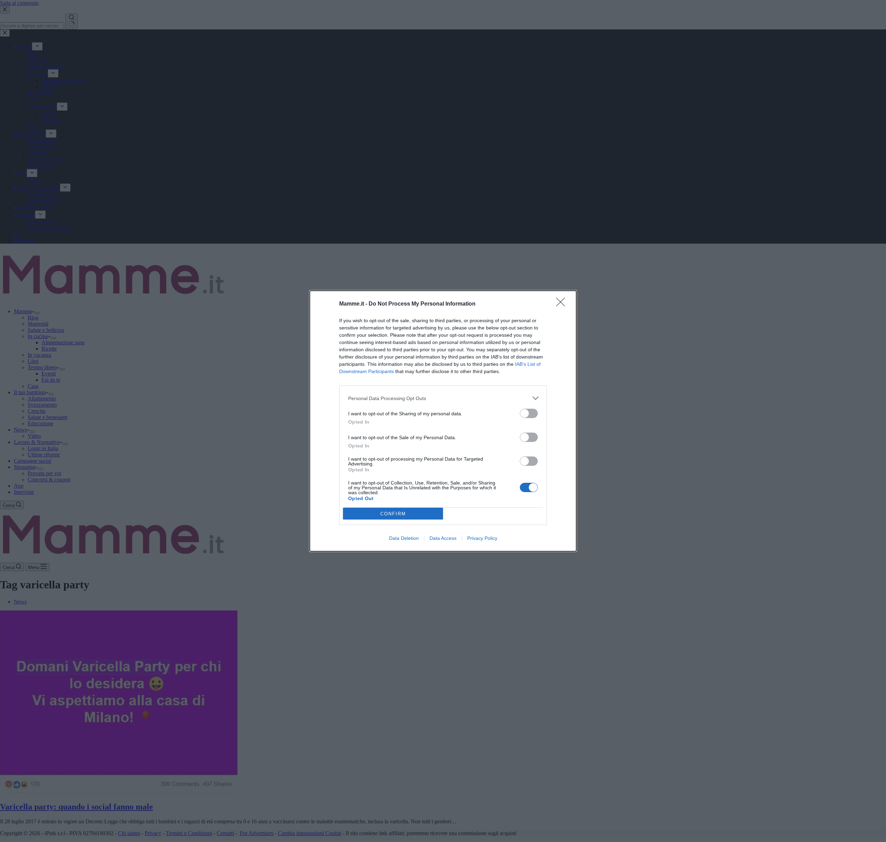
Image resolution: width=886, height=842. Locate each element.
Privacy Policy (482, 538)
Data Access (443, 538)
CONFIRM (393, 513)
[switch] (529, 413)
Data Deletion (404, 538)
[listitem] (443, 398)
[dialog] (443, 421)
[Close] (562, 304)
